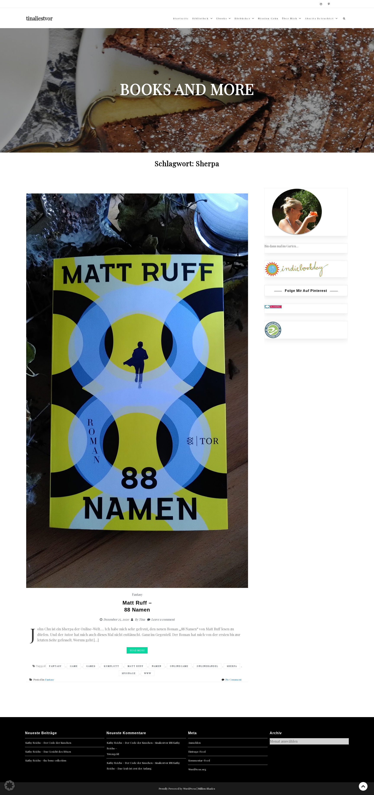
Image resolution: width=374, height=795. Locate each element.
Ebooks (221, 18)
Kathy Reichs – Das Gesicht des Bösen (48, 751)
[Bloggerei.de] (273, 306)
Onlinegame (179, 666)
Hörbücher (242, 18)
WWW (147, 673)
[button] (9, 785)
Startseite (181, 18)
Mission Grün (268, 18)
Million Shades (206, 788)
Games (90, 666)
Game (74, 666)
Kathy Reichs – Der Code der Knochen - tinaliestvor (137, 742)
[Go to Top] (363, 786)
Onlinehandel (207, 666)
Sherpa (232, 666)
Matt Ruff (135, 666)
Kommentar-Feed (199, 760)
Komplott (111, 666)
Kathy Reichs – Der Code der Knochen (48, 742)
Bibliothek (200, 18)
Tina (142, 619)
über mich (289, 18)
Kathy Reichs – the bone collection (45, 760)
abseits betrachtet (319, 18)
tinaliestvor (39, 18)
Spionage (129, 673)
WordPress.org (197, 769)
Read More (137, 650)
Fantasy (137, 594)
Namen (156, 666)
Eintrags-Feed (197, 751)
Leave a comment (163, 619)
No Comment (233, 679)
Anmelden (194, 742)
